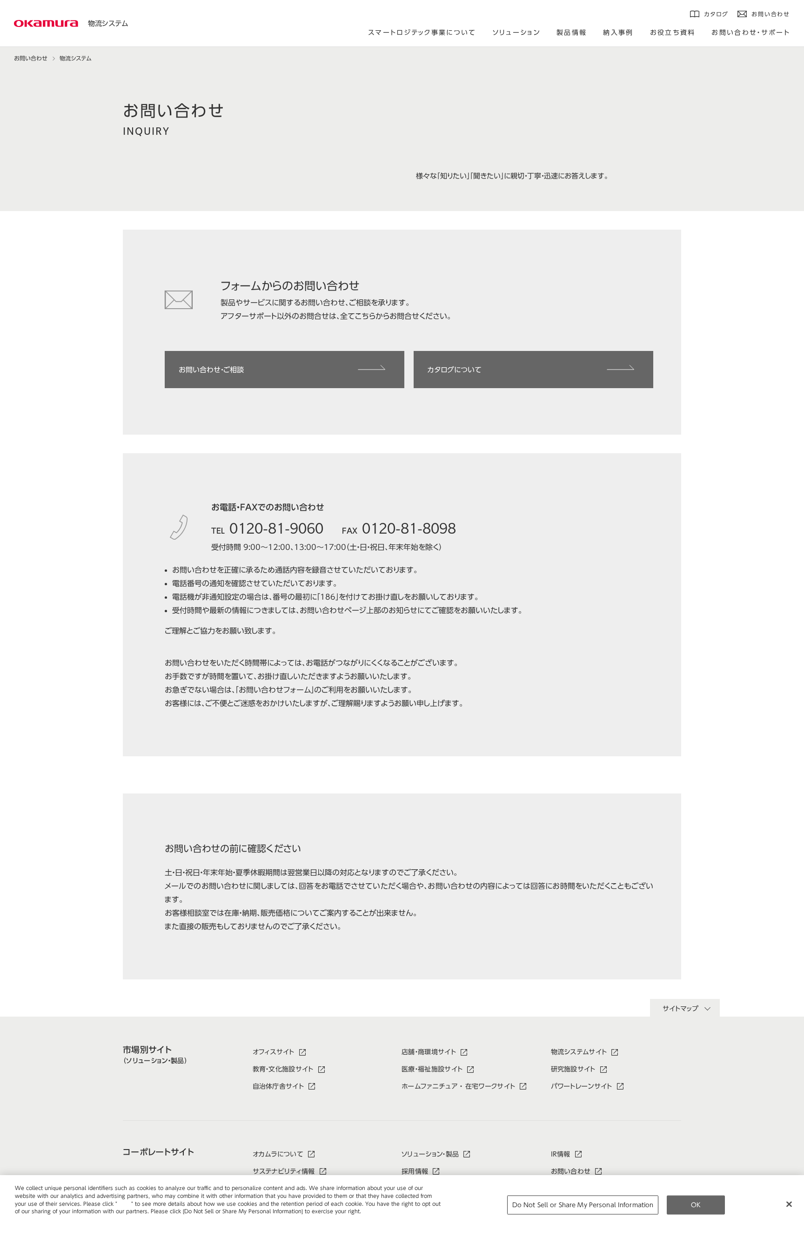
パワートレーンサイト (581, 1086)
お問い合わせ (30, 58)
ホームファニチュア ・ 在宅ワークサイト (458, 1086)
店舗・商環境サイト (429, 1052)
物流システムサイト (579, 1052)
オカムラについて (278, 1154)
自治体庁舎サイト (278, 1086)
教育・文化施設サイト (283, 1069)
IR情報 (560, 1154)
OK (696, 1205)
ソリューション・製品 (430, 1154)
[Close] (789, 1204)
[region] (402, 1205)
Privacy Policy (34, 1219)
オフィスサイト (274, 1052)
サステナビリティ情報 (284, 1171)
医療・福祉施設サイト (432, 1069)
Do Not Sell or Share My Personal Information (583, 1205)
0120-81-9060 (276, 527)
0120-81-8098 (409, 527)
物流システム (108, 23)
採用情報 (415, 1171)
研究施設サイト (573, 1069)
